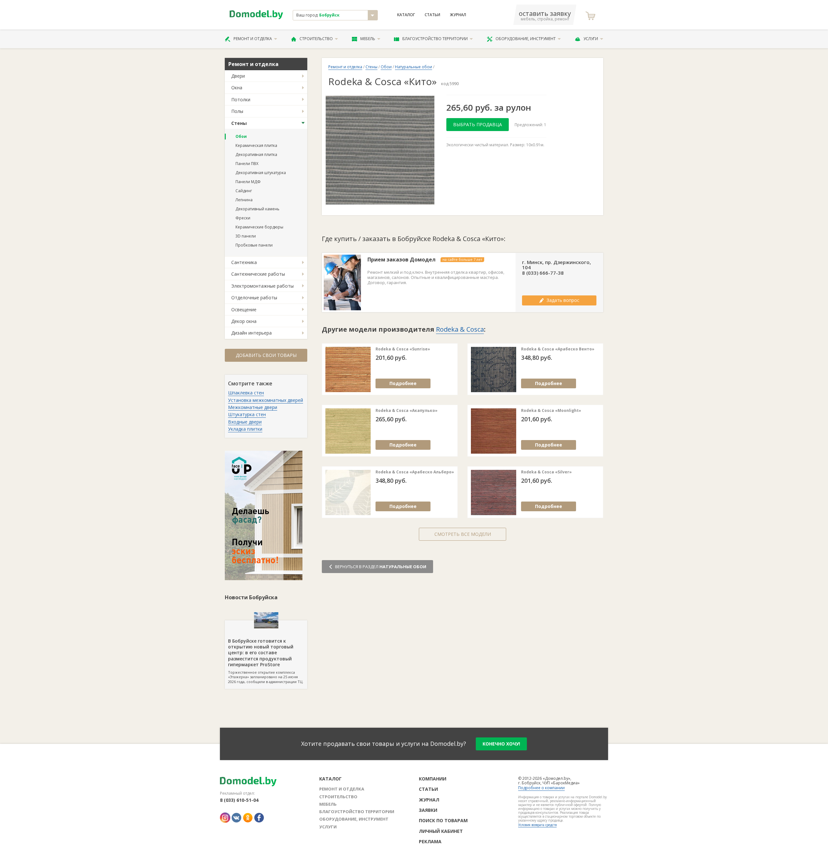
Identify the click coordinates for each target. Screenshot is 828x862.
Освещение (243, 309)
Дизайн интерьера (251, 333)
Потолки (240, 99)
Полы (237, 111)
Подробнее (403, 383)
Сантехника (244, 262)
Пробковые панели (254, 245)
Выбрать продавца (477, 124)
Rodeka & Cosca (460, 329)
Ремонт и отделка (253, 38)
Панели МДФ (248, 181)
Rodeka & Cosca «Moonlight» (551, 410)
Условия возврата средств (537, 825)
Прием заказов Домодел (401, 259)
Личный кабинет (441, 831)
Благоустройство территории (435, 38)
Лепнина (244, 200)
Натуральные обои (413, 67)
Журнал (458, 14)
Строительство (316, 38)
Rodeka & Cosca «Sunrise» (403, 349)
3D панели (245, 236)
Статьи (432, 14)
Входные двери (245, 422)
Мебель (367, 38)
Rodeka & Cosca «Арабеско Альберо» (415, 472)
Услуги (590, 38)
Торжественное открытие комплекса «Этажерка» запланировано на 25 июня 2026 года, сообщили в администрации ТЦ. (265, 661)
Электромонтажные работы (262, 286)
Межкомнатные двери (252, 407)
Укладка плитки (245, 429)
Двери (238, 76)
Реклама (430, 841)
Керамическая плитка (256, 145)
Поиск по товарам (443, 820)
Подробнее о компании (541, 787)
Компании (432, 778)
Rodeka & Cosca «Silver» (546, 472)
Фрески (242, 218)
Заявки (428, 810)
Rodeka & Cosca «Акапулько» (407, 410)
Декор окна (243, 321)
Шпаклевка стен (246, 393)
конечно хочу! (501, 744)
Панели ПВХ (246, 163)
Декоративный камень (257, 209)
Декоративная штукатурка (260, 172)
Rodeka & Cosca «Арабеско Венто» (557, 349)
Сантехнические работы (258, 274)
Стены (239, 123)
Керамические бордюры (259, 227)
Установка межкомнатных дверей (265, 400)
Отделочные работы (254, 297)
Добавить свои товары (266, 355)
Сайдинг (243, 190)
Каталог (406, 14)
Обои (241, 136)
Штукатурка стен (247, 414)
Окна (236, 87)
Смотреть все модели (462, 534)
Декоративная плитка (256, 154)
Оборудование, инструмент (526, 38)
